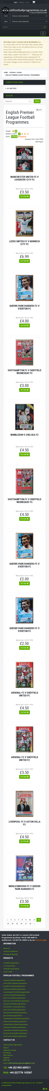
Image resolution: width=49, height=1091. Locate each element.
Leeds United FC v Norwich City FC (24, 243)
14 (12, 924)
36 (25, 134)
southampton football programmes (16, 1019)
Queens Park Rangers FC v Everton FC (24, 307)
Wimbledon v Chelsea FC (24, 434)
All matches (11, 88)
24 (22, 134)
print (40, 110)
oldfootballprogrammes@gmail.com (21, 1063)
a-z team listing (9, 966)
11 (34, 920)
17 (26, 924)
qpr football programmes (12, 1016)
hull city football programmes (14, 998)
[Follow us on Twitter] (46, 1088)
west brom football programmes (15, 1033)
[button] (45, 27)
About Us (6, 948)
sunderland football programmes (15, 1024)
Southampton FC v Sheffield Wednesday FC (24, 372)
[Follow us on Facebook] (44, 1088)
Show (37, 101)
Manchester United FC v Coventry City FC (24, 178)
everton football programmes (14, 995)
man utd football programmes (14, 1010)
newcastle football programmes (15, 1013)
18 (30, 924)
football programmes (11, 963)
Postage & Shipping (10, 954)
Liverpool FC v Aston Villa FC (24, 823)
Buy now (24, 196)
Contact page (41, 940)
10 (30, 920)
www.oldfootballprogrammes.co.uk (21, 1083)
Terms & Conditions (10, 951)
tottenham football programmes (15, 1030)
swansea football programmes (14, 1027)
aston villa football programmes (15, 983)
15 (17, 924)
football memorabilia (11, 969)
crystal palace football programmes (16, 992)
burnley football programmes (14, 986)
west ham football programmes (15, 1036)
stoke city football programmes (15, 1021)
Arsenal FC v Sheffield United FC (24, 694)
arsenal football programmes (14, 980)
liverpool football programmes (14, 1004)
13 (8, 924)
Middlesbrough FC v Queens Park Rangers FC (24, 887)
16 (21, 924)
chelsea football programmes (14, 989)
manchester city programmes (14, 1007)
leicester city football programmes (16, 1001)
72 (27, 134)
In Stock (14, 137)
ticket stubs (7, 972)
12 (19, 134)
